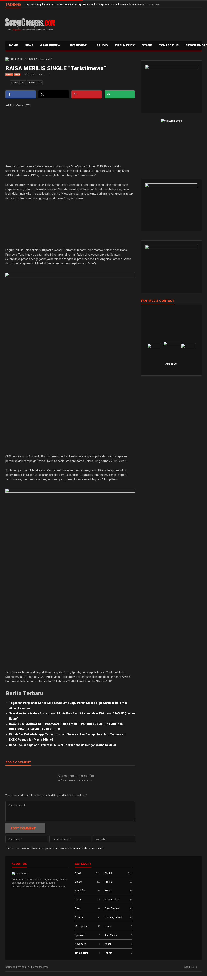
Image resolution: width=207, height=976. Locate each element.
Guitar (78, 899)
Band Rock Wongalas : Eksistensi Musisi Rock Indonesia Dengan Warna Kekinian (63, 745)
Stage (78, 881)
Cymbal (79, 917)
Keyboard (80, 944)
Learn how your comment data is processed (77, 848)
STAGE (147, 45)
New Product (112, 899)
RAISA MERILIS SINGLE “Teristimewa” (55, 68)
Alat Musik (111, 935)
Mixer (108, 944)
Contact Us (169, 45)
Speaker (79, 935)
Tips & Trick (125, 45)
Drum (108, 926)
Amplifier (80, 890)
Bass (78, 908)
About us (189, 967)
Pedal (108, 890)
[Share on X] (53, 94)
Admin (41, 74)
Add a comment (18, 762)
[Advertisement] (128, 23)
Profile (108, 881)
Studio (102, 45)
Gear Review (50, 45)
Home (13, 45)
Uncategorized (113, 917)
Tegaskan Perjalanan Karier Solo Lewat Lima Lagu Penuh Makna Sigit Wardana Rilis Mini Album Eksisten (85, 4)
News (29, 45)
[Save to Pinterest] (86, 94)
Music (9, 75)
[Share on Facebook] (20, 94)
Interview (78, 45)
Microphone (82, 926)
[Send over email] (120, 94)
